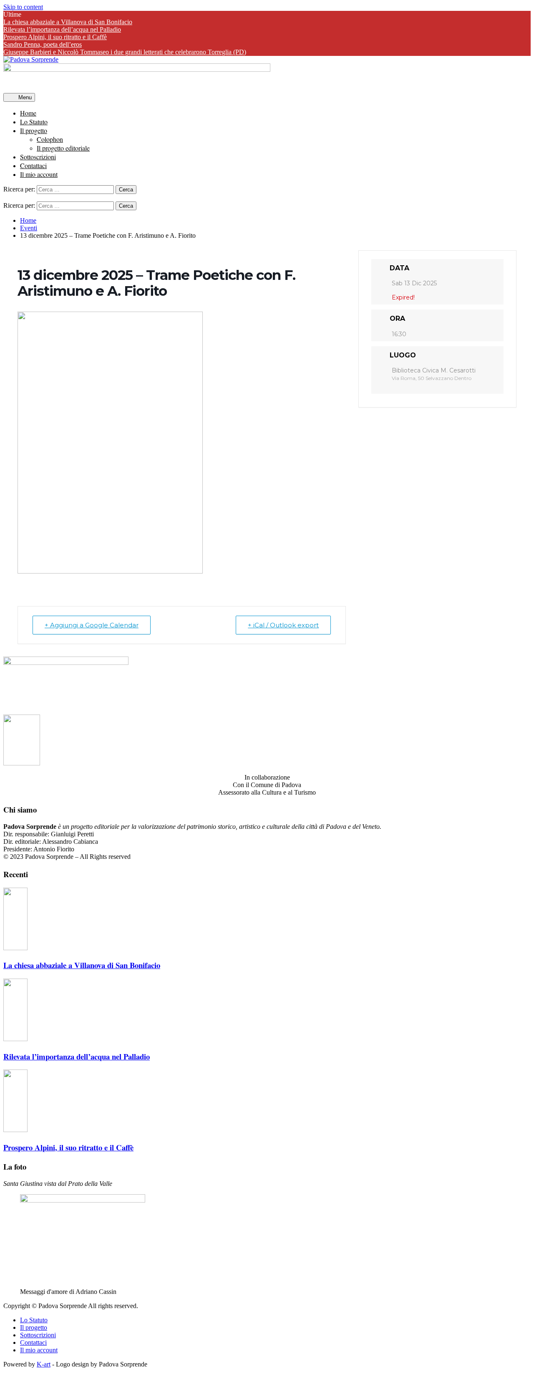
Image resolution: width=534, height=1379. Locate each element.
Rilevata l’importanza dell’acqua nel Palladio (62, 29)
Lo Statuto (34, 121)
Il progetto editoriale (63, 147)
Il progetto (33, 130)
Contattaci (33, 165)
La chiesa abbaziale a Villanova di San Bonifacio (67, 21)
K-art (43, 1364)
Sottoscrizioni (38, 156)
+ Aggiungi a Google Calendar (92, 625)
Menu (24, 97)
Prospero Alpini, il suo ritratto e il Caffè (55, 36)
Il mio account (39, 174)
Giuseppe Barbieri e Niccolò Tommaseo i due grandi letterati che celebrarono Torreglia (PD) (124, 51)
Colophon (50, 139)
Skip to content (23, 6)
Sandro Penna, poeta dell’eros (42, 44)
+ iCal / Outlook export (283, 625)
